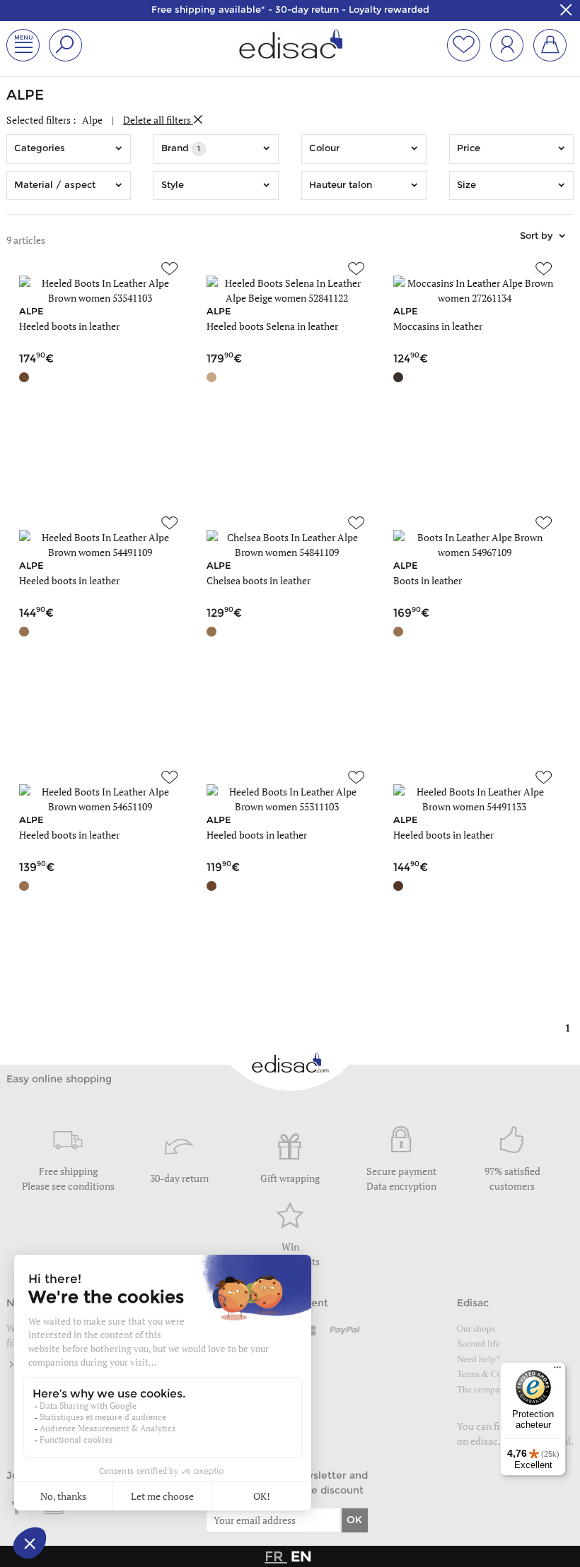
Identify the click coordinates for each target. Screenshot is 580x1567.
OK (354, 1519)
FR (276, 1556)
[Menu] (557, 1370)
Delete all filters (158, 119)
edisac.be (490, 1441)
